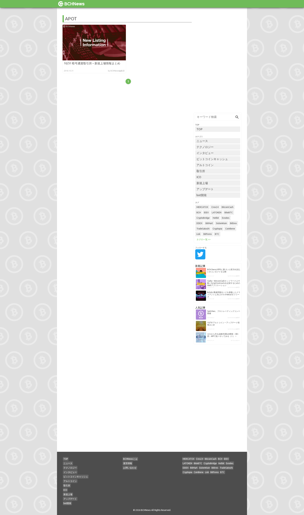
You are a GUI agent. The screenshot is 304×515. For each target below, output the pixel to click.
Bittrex (233, 223)
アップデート (205, 189)
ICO (198, 177)
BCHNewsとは (130, 459)
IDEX (206, 212)
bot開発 (201, 195)
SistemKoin (221, 223)
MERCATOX (202, 207)
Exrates (225, 218)
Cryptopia (217, 228)
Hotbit (216, 218)
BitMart (209, 223)
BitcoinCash (227, 207)
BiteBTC (229, 212)
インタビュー (205, 152)
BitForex (207, 234)
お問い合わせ (129, 468)
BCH (198, 212)
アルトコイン (205, 165)
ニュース (202, 140)
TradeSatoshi (202, 228)
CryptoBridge (203, 218)
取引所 (200, 171)
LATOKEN (216, 212)
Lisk (198, 234)
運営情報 (127, 463)
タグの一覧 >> (203, 239)
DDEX (199, 223)
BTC (217, 234)
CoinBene (230, 228)
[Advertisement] (217, 62)
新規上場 (202, 183)
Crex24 (214, 207)
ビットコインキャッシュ (212, 159)
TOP (199, 129)
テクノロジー (205, 146)
